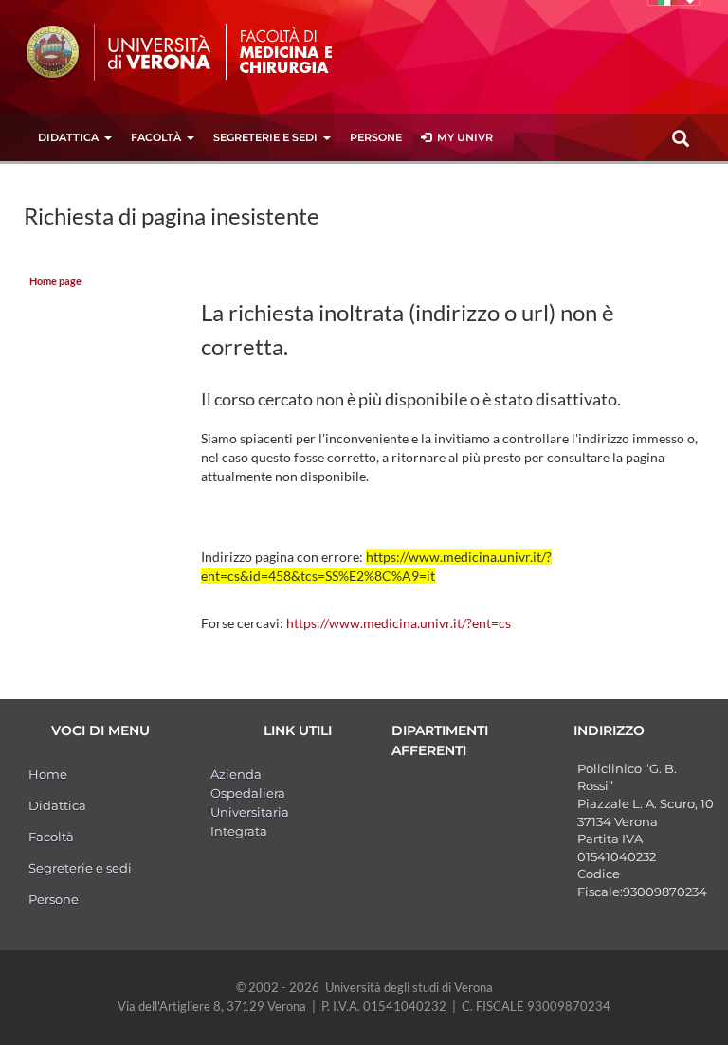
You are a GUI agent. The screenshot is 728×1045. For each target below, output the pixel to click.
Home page (55, 281)
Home (47, 774)
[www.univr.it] (118, 52)
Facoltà (156, 137)
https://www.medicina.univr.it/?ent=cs (398, 623)
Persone (376, 137)
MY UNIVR (462, 137)
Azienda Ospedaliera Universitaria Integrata (249, 802)
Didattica (68, 137)
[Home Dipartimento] (306, 50)
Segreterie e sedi (265, 137)
